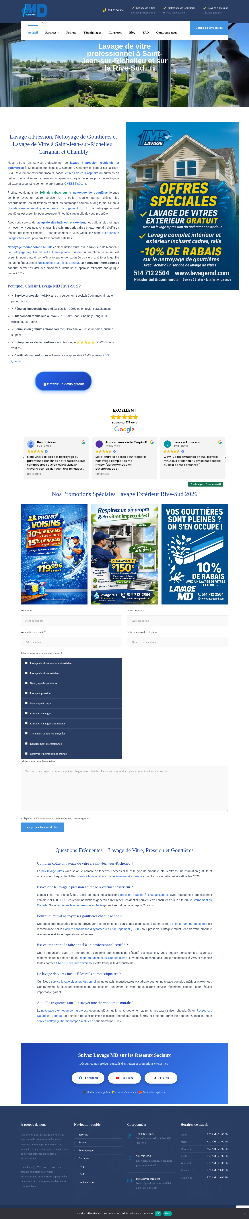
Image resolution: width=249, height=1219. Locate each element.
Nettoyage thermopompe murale (30, 247)
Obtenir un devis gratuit (209, 27)
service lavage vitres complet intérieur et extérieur (110, 876)
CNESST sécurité (75, 183)
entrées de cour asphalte (81, 173)
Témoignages (92, 32)
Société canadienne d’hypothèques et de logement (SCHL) (48, 208)
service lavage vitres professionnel (73, 981)
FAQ (146, 32)
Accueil (33, 32)
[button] (225, 458)
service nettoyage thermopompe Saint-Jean (65, 1021)
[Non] (244, 1213)
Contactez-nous (166, 32)
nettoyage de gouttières (90, 192)
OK (158, 1213)
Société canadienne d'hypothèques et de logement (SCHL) (101, 929)
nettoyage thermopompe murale (62, 1010)
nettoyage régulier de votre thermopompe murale (47, 252)
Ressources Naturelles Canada (58, 262)
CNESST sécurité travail (72, 963)
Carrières (115, 32)
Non (167, 1213)
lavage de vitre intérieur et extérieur (60, 222)
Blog (132, 32)
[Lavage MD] (34, 10)
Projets (71, 32)
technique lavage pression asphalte (80, 905)
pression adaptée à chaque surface (144, 894)
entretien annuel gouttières (189, 923)
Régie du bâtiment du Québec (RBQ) (103, 957)
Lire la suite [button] (34, 474)
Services (51, 32)
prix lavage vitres (52, 871)
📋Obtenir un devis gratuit (63, 384)
